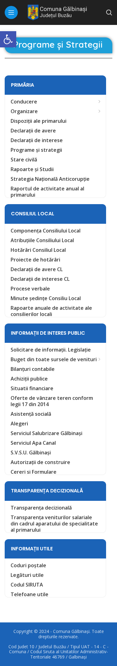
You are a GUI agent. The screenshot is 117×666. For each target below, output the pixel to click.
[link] (8, 39)
